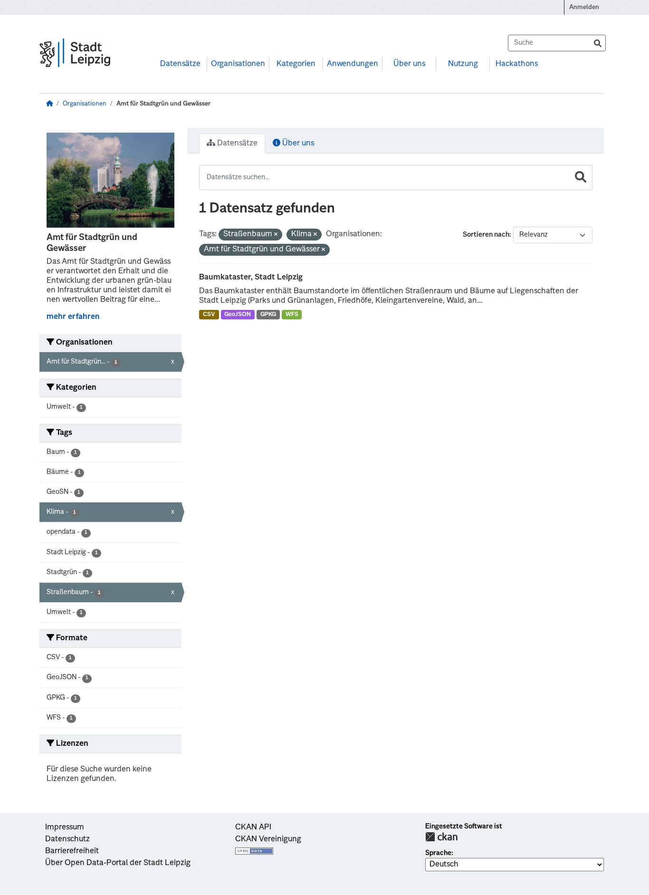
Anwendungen (352, 64)
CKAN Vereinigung (268, 839)
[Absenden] (598, 43)
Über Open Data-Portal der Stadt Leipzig (118, 863)
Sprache (438, 853)
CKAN (441, 837)
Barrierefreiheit (72, 851)
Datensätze (180, 64)
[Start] (49, 104)
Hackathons (517, 64)
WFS (292, 315)
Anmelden (584, 7)
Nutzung (463, 64)
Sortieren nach (486, 234)
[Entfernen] (275, 235)
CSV (209, 315)
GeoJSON (237, 315)
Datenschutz (67, 839)
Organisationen (238, 64)
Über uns (409, 64)
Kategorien (296, 64)
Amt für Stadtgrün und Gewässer (163, 104)
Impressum (64, 827)
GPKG (268, 315)
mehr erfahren (73, 317)
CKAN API (253, 827)
